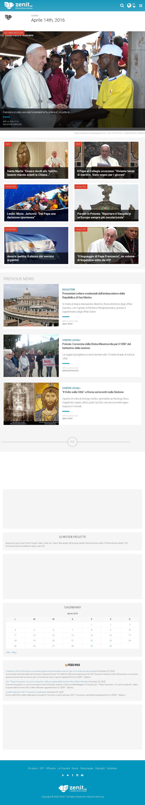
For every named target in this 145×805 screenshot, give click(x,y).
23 (110, 641)
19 (34, 641)
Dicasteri (11, 187)
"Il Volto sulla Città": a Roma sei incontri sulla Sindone (92, 392)
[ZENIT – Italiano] (40, 5)
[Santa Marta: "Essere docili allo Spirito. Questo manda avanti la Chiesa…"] (36, 160)
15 (91, 635)
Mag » (14, 652)
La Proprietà (64, 768)
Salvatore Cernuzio (12, 124)
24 (130, 641)
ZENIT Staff (67, 324)
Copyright (100, 768)
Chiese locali (71, 340)
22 (91, 641)
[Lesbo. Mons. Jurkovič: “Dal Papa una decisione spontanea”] (36, 202)
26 (34, 646)
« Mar (8, 652)
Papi (8, 144)
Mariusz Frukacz (70, 371)
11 (15, 635)
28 (72, 646)
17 (130, 635)
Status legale (86, 768)
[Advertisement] (72, 470)
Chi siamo (33, 768)
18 (15, 641)
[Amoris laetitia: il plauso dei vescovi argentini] (36, 245)
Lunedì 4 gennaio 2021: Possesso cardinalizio (26, 692)
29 (91, 646)
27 (53, 646)
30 (110, 646)
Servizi (75, 768)
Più (72, 441)
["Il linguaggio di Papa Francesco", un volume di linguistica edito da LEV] (106, 245)
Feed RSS (74, 665)
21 (72, 641)
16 (110, 635)
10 (130, 630)
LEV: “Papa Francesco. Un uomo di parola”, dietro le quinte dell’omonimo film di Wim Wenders (47, 681)
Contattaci (112, 768)
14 (72, 635)
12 (34, 635)
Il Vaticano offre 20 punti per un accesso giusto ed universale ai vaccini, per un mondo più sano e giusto (52, 671)
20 (53, 641)
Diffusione (51, 768)
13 (53, 635)
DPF (42, 768)
